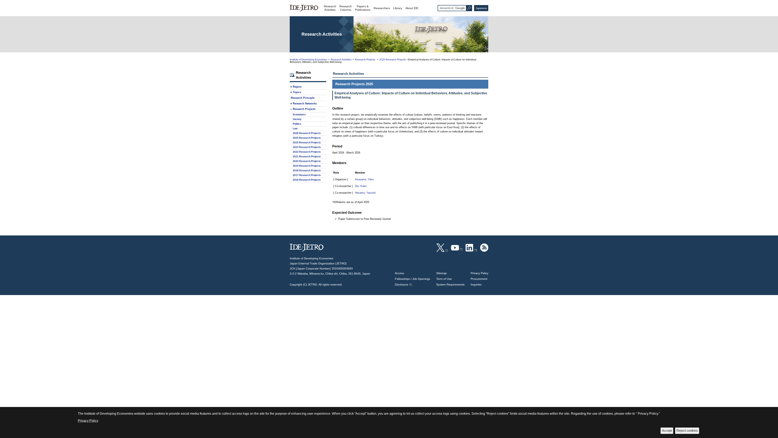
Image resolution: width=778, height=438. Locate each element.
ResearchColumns (345, 8)
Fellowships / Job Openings (412, 278)
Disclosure (401, 284)
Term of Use (444, 278)
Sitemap (441, 273)
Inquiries (476, 284)
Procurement (479, 278)
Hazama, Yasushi (365, 192)
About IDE (411, 8)
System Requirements (450, 284)
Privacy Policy (479, 273)
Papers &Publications (362, 8)
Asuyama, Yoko (364, 179)
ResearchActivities (330, 8)
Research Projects (365, 59)
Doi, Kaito (361, 186)
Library (397, 8)
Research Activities (341, 59)
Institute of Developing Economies (308, 59)
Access (399, 273)
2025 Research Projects (392, 59)
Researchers (382, 8)
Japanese (481, 8)
